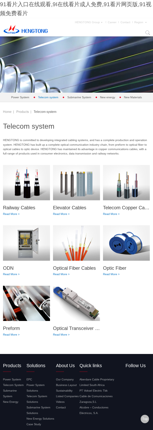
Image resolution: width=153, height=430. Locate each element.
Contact (125, 22)
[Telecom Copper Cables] (126, 182)
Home (7, 111)
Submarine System (79, 97)
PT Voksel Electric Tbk (93, 390)
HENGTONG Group (87, 22)
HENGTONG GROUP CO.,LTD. (25, 30)
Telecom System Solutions (36, 399)
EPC (29, 379)
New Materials (133, 97)
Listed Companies (67, 396)
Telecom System (13, 385)
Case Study (33, 424)
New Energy (10, 401)
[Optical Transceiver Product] (76, 303)
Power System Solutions (35, 387)
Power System (20, 97)
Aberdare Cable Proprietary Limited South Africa (96, 382)
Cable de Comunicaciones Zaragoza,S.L (96, 399)
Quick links (90, 365)
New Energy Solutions (40, 418)
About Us (65, 365)
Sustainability (64, 390)
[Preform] (26, 303)
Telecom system (48, 97)
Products (22, 111)
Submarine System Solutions (38, 410)
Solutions (35, 365)
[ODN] (26, 243)
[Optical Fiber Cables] (76, 243)
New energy (107, 97)
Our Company (65, 379)
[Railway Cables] (26, 182)
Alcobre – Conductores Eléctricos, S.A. (93, 410)
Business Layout (66, 385)
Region (139, 22)
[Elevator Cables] (76, 182)
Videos (60, 401)
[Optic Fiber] (126, 243)
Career (112, 22)
